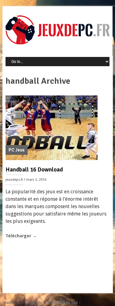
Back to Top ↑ (69, 302)
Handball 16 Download (34, 169)
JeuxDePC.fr (13, 302)
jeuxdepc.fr (14, 180)
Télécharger (21, 235)
